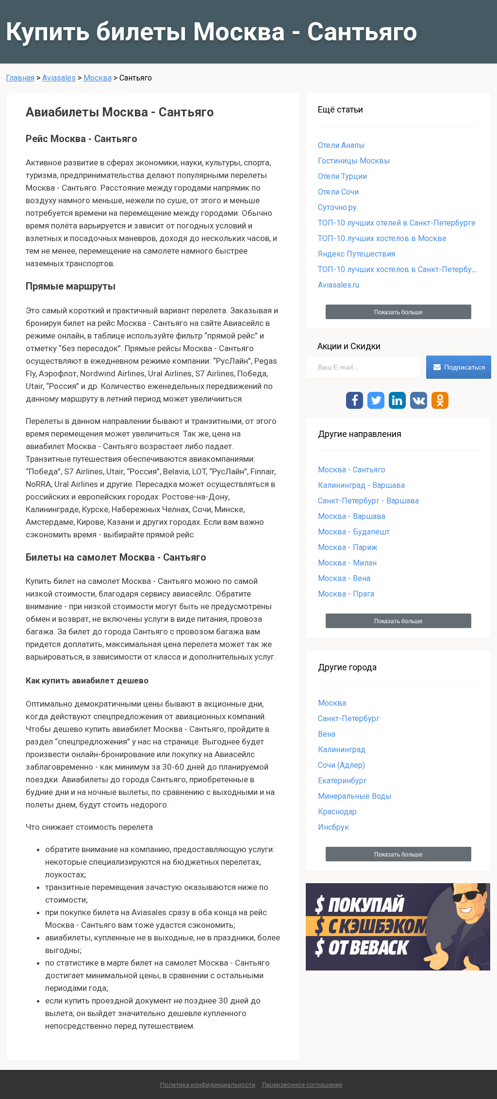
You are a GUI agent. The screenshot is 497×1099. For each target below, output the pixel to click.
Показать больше (398, 312)
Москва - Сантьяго (351, 469)
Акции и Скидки (349, 346)
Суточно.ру (337, 207)
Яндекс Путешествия (356, 254)
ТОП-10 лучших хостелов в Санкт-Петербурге (401, 269)
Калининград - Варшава (361, 485)
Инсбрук (333, 827)
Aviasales (59, 77)
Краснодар (337, 811)
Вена (326, 734)
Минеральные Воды (355, 796)
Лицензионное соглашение (302, 1084)
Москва (97, 77)
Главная (20, 77)
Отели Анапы (341, 145)
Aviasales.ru (338, 285)
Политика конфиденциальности (207, 1084)
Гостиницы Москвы (354, 160)
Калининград (341, 749)
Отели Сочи (338, 191)
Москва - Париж (348, 547)
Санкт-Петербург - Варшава (368, 500)
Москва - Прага (346, 593)
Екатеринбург (342, 780)
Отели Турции (342, 176)
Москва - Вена (344, 578)
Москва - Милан (347, 562)
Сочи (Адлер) (341, 765)
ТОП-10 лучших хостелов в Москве (382, 238)
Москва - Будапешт (354, 531)
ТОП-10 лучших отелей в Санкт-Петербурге (397, 222)
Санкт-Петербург (349, 718)
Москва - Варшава (351, 516)
